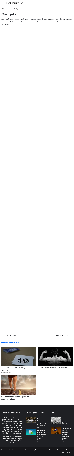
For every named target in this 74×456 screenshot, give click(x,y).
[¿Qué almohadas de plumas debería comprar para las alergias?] (12, 155)
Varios (10, 9)
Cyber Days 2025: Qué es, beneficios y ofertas (12, 294)
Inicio (5, 9)
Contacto (69, 450)
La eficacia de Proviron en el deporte (52, 368)
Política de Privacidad (56, 450)
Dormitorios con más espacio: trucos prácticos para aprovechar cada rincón (59, 139)
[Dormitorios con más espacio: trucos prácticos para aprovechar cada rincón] (61, 158)
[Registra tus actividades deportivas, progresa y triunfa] (18, 385)
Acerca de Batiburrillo (25, 450)
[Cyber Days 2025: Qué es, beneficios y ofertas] (12, 310)
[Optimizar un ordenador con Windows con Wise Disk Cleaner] (31, 432)
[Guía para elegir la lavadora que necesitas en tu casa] (12, 53)
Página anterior (11, 335)
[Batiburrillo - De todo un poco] (14, 3)
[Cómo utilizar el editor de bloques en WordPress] (18, 356)
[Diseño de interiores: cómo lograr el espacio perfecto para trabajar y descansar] (38, 265)
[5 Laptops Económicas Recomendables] (38, 49)
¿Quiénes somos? (40, 450)
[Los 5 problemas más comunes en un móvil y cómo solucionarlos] (38, 210)
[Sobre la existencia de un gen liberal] (56, 420)
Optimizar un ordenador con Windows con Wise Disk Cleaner (41, 434)
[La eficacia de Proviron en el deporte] (55, 356)
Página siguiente (62, 335)
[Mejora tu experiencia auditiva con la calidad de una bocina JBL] (12, 213)
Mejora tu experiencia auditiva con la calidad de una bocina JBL (10, 194)
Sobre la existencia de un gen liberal (67, 420)
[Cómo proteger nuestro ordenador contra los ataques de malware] (56, 430)
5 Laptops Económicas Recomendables (36, 34)
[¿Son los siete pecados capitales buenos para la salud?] (31, 420)
